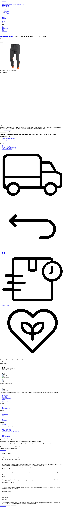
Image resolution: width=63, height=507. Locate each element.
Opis (2, 125)
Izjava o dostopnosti (5, 432)
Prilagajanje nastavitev (13, 448)
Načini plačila (4, 396)
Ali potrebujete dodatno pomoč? (7, 400)
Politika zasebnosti (3, 450)
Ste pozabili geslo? (5, 406)
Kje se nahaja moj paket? (6, 407)
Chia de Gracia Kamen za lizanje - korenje (9, 145)
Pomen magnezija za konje (6, 141)
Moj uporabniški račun (5, 397)
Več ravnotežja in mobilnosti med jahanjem (9, 140)
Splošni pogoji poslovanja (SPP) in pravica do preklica (10, 431)
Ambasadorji (4, 413)
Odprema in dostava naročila (6, 398)
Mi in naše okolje (5, 414)
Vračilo (5, 9)
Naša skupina (4, 420)
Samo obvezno (7, 448)
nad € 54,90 (13, 4)
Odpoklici (3, 415)
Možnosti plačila (6, 11)
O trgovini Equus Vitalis (6, 418)
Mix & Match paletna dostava (7, 412)
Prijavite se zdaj (4, 18)
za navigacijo (4, 1)
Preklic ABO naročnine (6, 433)
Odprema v (5, 6)
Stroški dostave (6, 10)
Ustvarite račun (4, 21)
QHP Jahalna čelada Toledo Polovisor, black (9, 147)
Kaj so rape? (4, 139)
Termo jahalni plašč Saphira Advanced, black (9, 148)
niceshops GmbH (7, 427)
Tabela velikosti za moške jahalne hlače (7, 131)
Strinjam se (2, 448)
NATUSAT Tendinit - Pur (6, 146)
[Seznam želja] (3, 23)
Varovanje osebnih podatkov (6, 430)
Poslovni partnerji (5, 401)
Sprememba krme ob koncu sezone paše (8, 138)
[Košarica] (32, 25)
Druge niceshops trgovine (6, 436)
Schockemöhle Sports (7, 36)
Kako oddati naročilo (5, 395)
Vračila (3, 399)
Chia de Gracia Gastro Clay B (7, 149)
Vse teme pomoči (7, 13)
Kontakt (5, 12)
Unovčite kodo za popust (6, 408)
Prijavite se (4, 405)
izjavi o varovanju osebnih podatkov (25, 446)
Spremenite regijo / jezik (11, 426)
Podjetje (3, 435)
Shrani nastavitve (3, 505)
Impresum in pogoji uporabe (6, 429)
